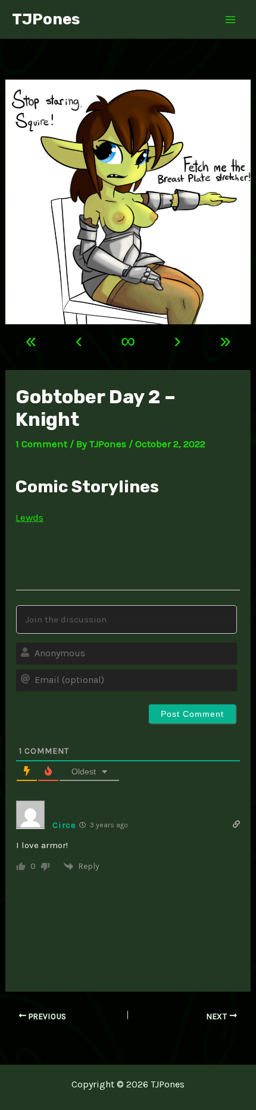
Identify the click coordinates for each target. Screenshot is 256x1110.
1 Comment (41, 444)
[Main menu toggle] (231, 19)
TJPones (46, 19)
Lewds (29, 517)
